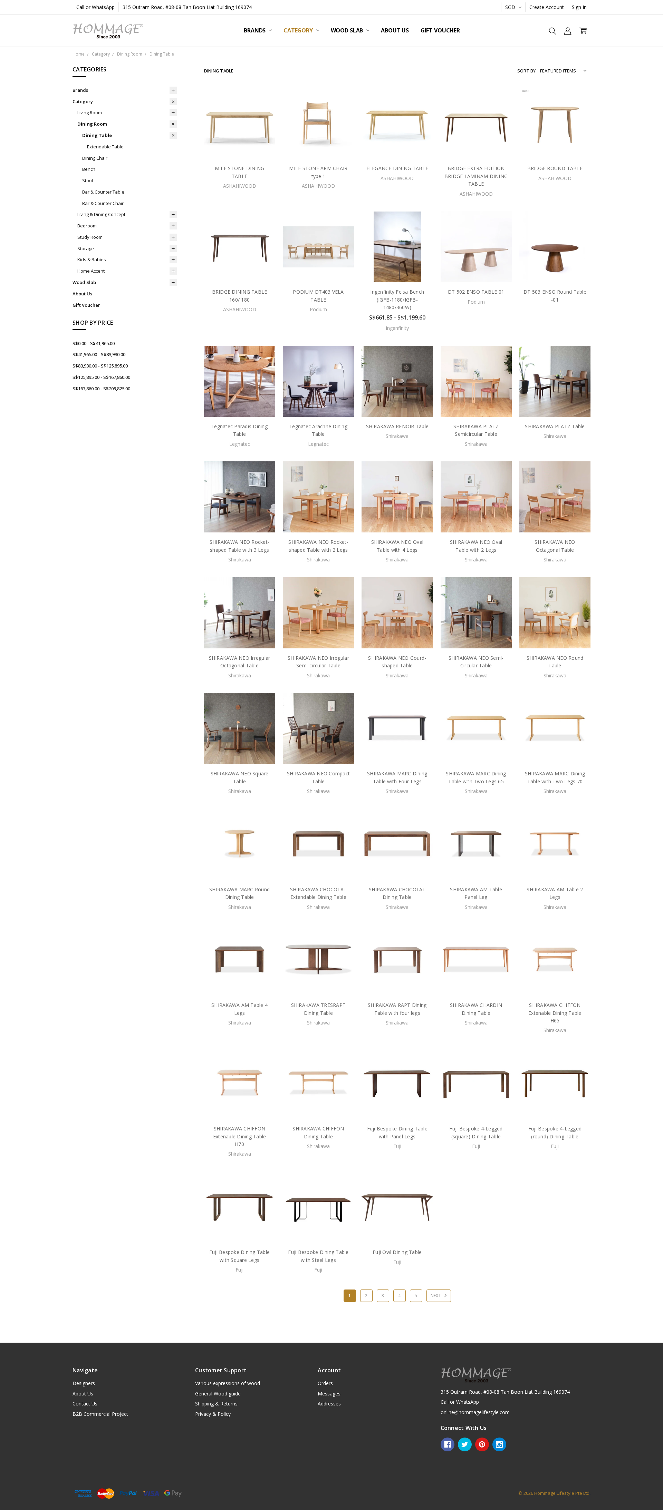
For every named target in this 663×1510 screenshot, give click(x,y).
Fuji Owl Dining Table (397, 1252)
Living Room (89, 112)
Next (436, 1295)
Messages (329, 1393)
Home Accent (91, 271)
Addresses (329, 1403)
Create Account (546, 7)
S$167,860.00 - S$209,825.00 (101, 388)
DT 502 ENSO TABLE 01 (476, 291)
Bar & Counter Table (103, 192)
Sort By (526, 71)
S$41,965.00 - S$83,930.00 (99, 354)
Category (299, 30)
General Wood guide (218, 1393)
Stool (87, 180)
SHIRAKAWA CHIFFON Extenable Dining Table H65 (555, 1013)
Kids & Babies (91, 259)
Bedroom (87, 226)
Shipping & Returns (216, 1403)
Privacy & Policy (213, 1414)
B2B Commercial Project (100, 1414)
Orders (325, 1383)
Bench (88, 169)
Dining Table (97, 135)
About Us (395, 30)
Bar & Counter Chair (103, 203)
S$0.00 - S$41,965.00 (94, 343)
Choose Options (397, 268)
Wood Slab (347, 30)
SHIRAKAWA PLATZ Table (555, 426)
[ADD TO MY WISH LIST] (262, 122)
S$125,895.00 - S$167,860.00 (101, 377)
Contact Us (85, 1403)
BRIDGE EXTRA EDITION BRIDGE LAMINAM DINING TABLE (476, 176)
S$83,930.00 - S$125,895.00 (100, 366)
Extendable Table (105, 147)
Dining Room (92, 124)
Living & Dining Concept (101, 214)
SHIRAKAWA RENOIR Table (397, 426)
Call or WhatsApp (95, 7)
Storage (85, 248)
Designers (84, 1383)
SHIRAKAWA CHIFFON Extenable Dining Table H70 (239, 1136)
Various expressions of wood (227, 1383)
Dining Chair (94, 158)
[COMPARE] (262, 111)
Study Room (90, 237)
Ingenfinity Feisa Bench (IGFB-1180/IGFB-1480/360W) (397, 299)
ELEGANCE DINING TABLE (397, 168)
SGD (511, 7)
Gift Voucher (440, 30)
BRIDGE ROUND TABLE (555, 168)
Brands (255, 30)
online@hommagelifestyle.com (475, 1412)
